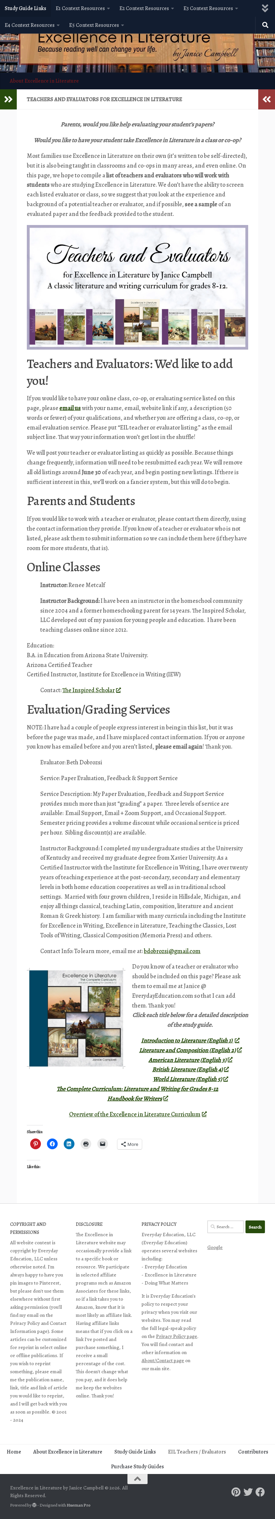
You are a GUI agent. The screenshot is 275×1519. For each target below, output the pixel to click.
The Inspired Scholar (88, 690)
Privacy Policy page (176, 1336)
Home (14, 1452)
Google (215, 1247)
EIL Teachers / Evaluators (197, 1452)
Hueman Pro (79, 1505)
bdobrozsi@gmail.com (172, 951)
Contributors (253, 1452)
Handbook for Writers (134, 1098)
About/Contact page (163, 1360)
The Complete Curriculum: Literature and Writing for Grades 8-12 (137, 1089)
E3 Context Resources (208, 8)
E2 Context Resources (144, 8)
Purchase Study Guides (137, 1466)
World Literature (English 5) (187, 1079)
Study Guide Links (25, 8)
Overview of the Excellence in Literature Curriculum (135, 1114)
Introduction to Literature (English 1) (187, 1040)
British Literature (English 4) (187, 1069)
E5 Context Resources (94, 25)
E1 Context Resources (80, 8)
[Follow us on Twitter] (248, 1492)
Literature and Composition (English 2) (187, 1050)
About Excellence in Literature (44, 81)
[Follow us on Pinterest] (236, 1492)
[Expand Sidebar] (8, 99)
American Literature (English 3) (187, 1060)
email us (70, 408)
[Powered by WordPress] (34, 1505)
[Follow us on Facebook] (260, 1492)
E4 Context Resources (30, 25)
